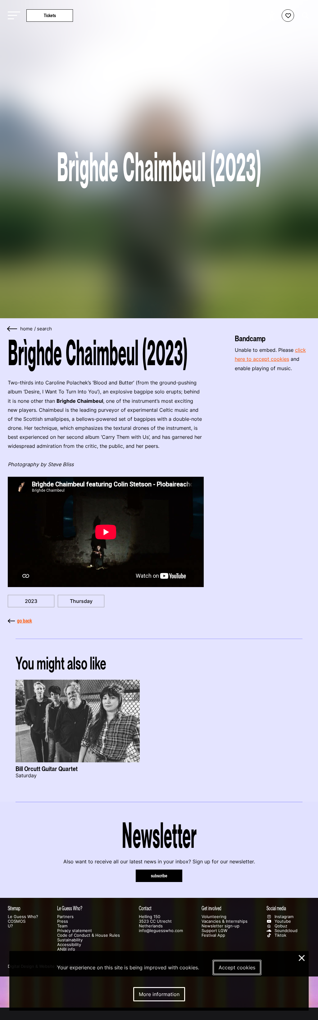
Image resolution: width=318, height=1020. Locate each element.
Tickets (50, 15)
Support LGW (214, 930)
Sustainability (70, 940)
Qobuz (280, 926)
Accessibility (69, 944)
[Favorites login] (288, 15)
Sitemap (14, 908)
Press (62, 921)
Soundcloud (285, 930)
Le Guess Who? (23, 916)
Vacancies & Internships (225, 921)
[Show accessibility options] (272, 15)
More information (159, 994)
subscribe (159, 875)
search (44, 329)
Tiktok (279, 935)
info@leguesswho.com (161, 930)
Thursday (81, 601)
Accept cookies (237, 967)
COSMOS (16, 921)
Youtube (282, 921)
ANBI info (66, 949)
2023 (31, 601)
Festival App (213, 935)
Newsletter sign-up (220, 926)
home (26, 329)
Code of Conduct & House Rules (88, 935)
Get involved (211, 908)
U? (10, 926)
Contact (145, 908)
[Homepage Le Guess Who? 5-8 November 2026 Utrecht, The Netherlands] (159, 15)
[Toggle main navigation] (12, 16)
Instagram (283, 916)
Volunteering (214, 916)
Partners (65, 916)
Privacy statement (74, 930)
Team (62, 926)
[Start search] (303, 15)
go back (24, 621)
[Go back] (12, 329)
